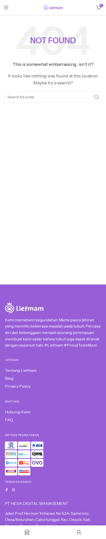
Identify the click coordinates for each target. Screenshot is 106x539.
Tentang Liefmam (20, 370)
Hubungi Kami (17, 411)
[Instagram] (13, 490)
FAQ (9, 419)
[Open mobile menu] (6, 7)
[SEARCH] (96, 97)
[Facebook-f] (6, 490)
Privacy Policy (18, 386)
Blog (9, 378)
